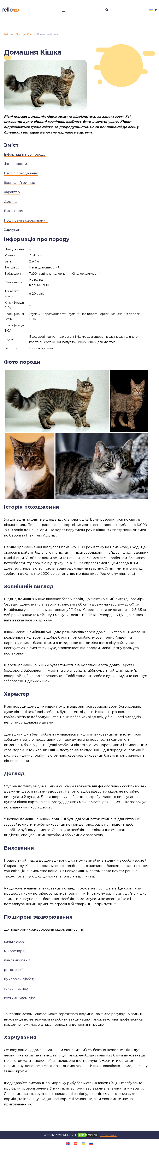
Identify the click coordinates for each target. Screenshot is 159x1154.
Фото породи (15, 164)
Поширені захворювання (26, 220)
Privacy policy (108, 1134)
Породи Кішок (25, 34)
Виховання (13, 211)
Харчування (14, 230)
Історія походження (21, 173)
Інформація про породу (25, 154)
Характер (12, 192)
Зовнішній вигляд (19, 183)
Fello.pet (9, 34)
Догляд (10, 202)
